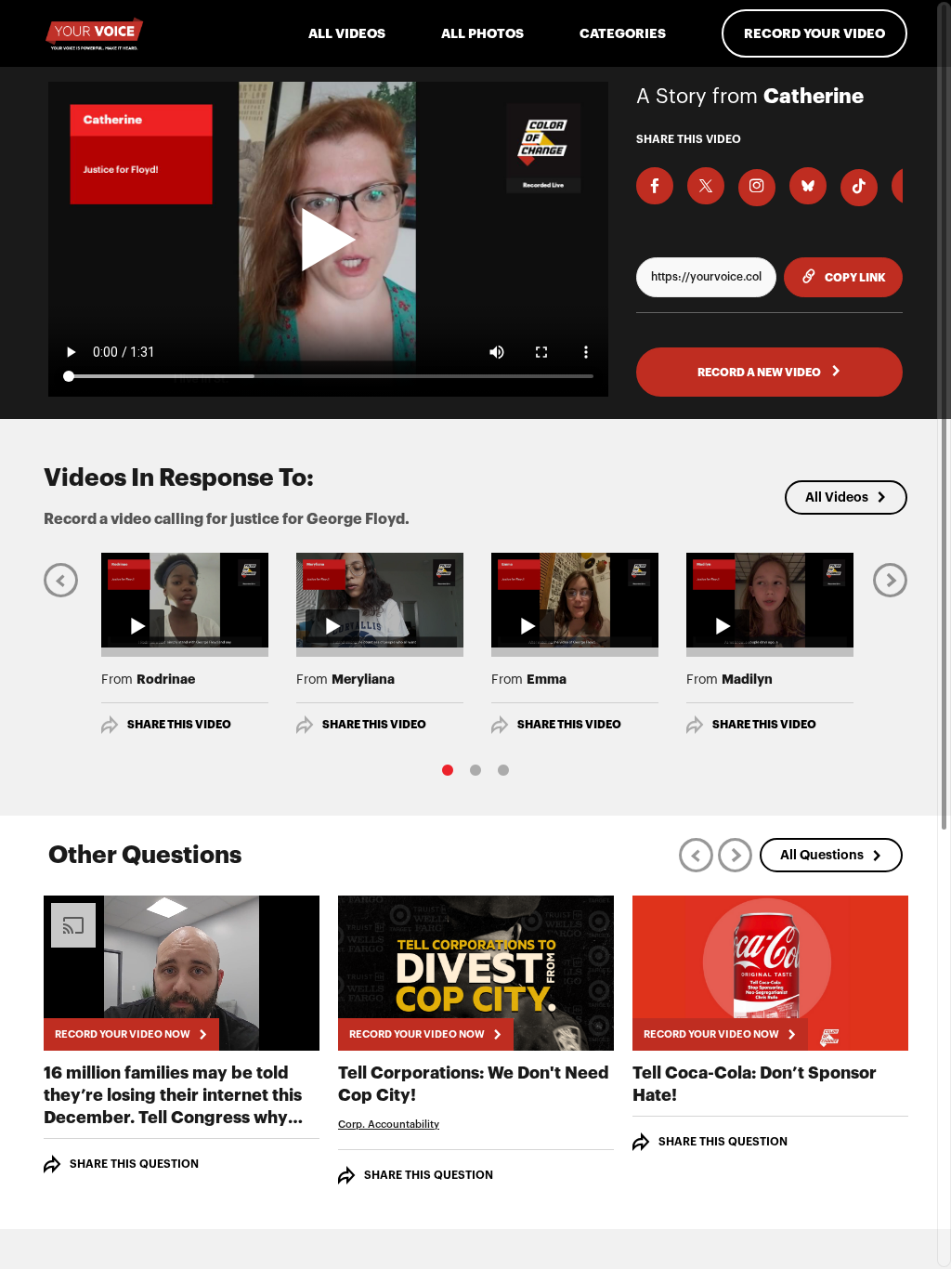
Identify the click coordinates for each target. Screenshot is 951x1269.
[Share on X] (705, 185)
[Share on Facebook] (654, 185)
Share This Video (179, 724)
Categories (623, 33)
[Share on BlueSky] (808, 185)
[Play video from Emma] (574, 600)
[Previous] (61, 579)
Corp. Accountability (388, 1124)
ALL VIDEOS (346, 33)
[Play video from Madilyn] (769, 600)
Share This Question (134, 1164)
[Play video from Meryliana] (379, 600)
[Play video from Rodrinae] (184, 600)
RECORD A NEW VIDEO (760, 372)
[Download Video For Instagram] (756, 187)
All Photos (482, 33)
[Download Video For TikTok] (859, 187)
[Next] (890, 579)
